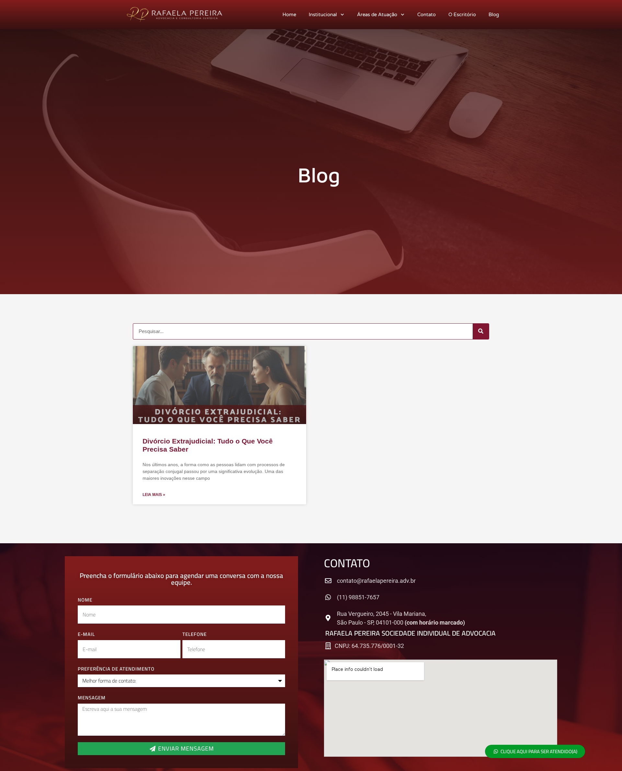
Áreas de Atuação (377, 14)
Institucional (323, 14)
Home (289, 14)
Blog (494, 14)
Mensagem (92, 698)
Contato (426, 14)
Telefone (194, 634)
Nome (85, 600)
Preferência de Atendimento (116, 669)
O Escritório (462, 14)
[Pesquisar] (481, 331)
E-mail (86, 634)
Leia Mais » (154, 494)
